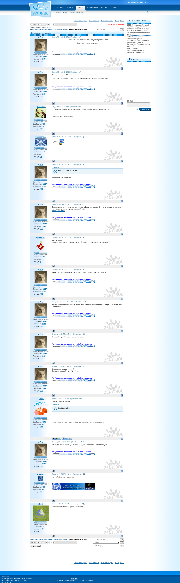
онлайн (113, 7)
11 (83, 366)
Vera (41, 37)
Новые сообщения (76, 12)
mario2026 (41, 107)
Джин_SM (41, 238)
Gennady (24, 580)
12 (83, 399)
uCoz (12, 580)
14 (84, 474)
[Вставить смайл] (131, 101)
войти (147, 2)
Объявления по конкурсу (78, 29)
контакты (74, 579)
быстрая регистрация (135, 2)
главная (60, 7)
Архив (65, 29)
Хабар (41, 474)
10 (84, 334)
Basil (41, 504)
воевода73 (41, 137)
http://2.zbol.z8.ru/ (58, 211)
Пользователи (94, 21)
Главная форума (61, 12)
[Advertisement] (76, 555)
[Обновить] (128, 101)
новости (70, 7)
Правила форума (107, 21)
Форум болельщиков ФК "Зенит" (41, 29)
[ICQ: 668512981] (58, 438)
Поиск (117, 21)
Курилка (58, 29)
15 (84, 504)
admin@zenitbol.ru (86, 580)
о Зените (104, 7)
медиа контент (92, 7)
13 (83, 442)
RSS (122, 21)
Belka (41, 399)
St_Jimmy (48, 27)
